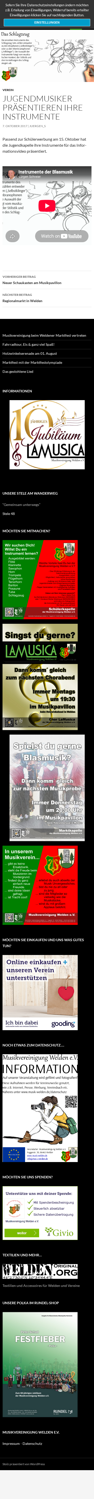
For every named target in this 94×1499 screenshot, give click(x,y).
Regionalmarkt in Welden (22, 298)
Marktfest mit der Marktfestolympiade (32, 362)
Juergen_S (37, 126)
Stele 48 (9, 513)
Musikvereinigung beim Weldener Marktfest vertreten (44, 335)
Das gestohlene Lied (18, 371)
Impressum (11, 1443)
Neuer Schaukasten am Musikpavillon (32, 280)
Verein (8, 90)
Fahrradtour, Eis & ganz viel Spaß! (29, 344)
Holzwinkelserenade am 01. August (30, 353)
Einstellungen (47, 22)
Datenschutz (32, 1443)
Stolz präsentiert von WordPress (24, 1464)
